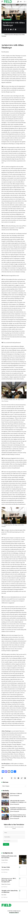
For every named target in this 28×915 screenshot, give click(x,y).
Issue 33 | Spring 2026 (15, 795)
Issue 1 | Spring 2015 (7, 19)
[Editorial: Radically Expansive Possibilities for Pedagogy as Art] (5, 803)
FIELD (6, 905)
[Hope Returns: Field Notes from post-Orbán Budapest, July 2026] (5, 817)
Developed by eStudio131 (14, 912)
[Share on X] (8, 29)
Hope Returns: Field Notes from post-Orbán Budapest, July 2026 (18, 815)
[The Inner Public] (23, 870)
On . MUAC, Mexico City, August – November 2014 (8, 880)
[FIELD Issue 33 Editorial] (5, 795)
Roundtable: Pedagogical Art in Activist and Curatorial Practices (18, 808)
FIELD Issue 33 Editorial (16, 793)
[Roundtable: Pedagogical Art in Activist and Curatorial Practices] (5, 810)
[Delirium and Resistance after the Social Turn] (23, 859)
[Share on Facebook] (6, 29)
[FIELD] (8, 1)
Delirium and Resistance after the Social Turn (9, 856)
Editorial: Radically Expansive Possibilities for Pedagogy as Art (18, 801)
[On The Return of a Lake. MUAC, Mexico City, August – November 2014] (23, 882)
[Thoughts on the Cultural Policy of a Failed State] (23, 894)
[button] (2, 1)
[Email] (11, 29)
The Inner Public (5, 867)
